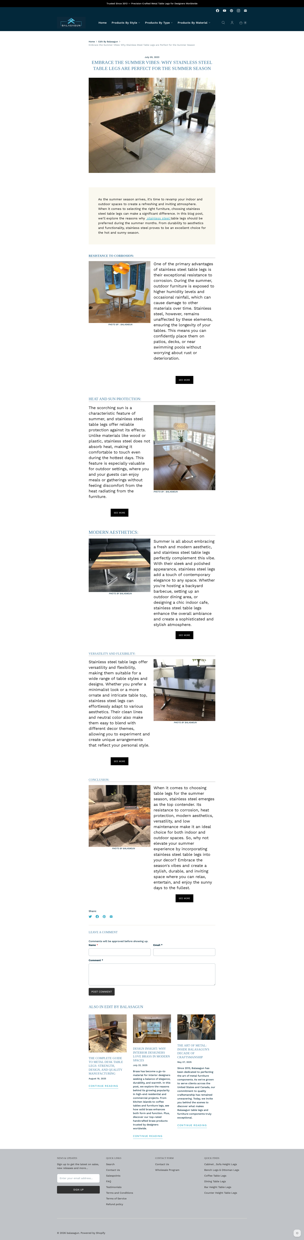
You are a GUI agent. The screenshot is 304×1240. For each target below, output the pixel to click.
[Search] (223, 22)
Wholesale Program (167, 1169)
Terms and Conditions (119, 1192)
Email (157, 945)
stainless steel (158, 218)
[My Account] (232, 22)
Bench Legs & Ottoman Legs (221, 1169)
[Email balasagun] (245, 10)
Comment (96, 960)
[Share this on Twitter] (91, 916)
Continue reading (103, 1085)
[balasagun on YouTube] (224, 10)
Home (102, 22)
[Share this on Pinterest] (104, 916)
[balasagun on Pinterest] (231, 10)
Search (110, 1164)
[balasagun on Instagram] (238, 10)
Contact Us (113, 1169)
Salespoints (113, 1175)
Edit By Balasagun (108, 41)
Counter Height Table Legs (220, 1192)
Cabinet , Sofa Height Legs (220, 1164)
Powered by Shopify (93, 1232)
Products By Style (124, 22)
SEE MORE (184, 380)
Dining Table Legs (215, 1181)
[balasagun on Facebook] (217, 10)
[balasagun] (71, 22)
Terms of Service (116, 1198)
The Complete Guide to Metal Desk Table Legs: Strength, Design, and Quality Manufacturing (106, 1065)
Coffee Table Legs (215, 1175)
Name (93, 945)
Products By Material (192, 22)
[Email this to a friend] (111, 916)
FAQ (108, 1181)
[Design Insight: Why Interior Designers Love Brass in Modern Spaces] (152, 1028)
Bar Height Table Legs (217, 1187)
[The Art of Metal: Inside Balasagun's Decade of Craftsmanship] (196, 1027)
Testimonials (113, 1187)
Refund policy (114, 1204)
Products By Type (157, 22)
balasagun (73, 1232)
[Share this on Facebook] (97, 916)
